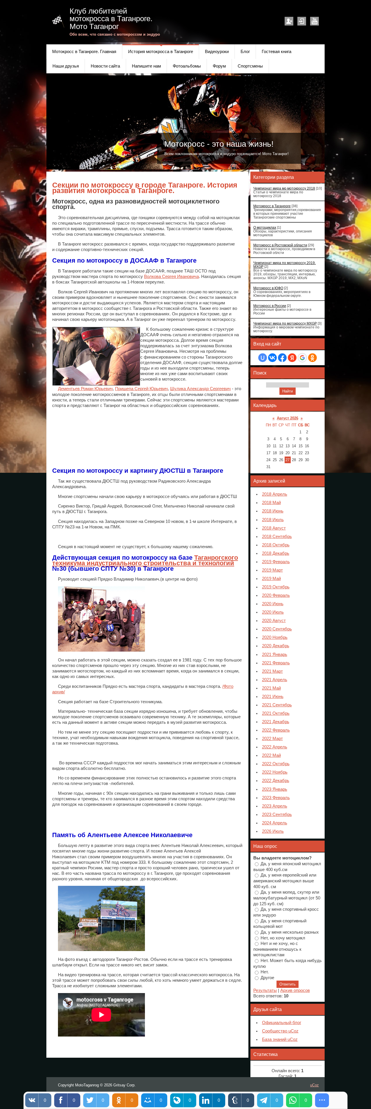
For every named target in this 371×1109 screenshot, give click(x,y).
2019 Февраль (276, 561)
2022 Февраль (276, 730)
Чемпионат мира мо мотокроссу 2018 (284, 188)
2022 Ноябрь (275, 772)
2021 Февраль (276, 663)
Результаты (265, 990)
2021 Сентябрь (277, 705)
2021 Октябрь (276, 713)
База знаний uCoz (280, 1039)
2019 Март (272, 570)
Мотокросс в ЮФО (268, 288)
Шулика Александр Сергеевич (200, 388)
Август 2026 (287, 418)
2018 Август (274, 528)
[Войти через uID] (262, 357)
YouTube (314, 21)
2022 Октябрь (276, 763)
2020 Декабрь (275, 645)
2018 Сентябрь (277, 536)
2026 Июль (273, 831)
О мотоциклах (264, 227)
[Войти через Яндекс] (292, 357)
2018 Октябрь (276, 545)
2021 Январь (274, 654)
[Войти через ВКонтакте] (272, 357)
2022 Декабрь (275, 780)
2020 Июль (273, 612)
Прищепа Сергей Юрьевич (141, 388)
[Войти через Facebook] (282, 357)
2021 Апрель (274, 679)
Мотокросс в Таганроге (272, 206)
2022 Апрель (274, 747)
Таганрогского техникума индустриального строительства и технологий (145, 560)
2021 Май (271, 688)
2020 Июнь (272, 603)
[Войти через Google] (302, 357)
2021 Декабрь (275, 721)
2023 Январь (274, 789)
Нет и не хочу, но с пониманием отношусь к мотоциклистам (277, 949)
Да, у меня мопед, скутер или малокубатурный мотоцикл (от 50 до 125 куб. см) (286, 898)
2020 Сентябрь (277, 629)
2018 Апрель (274, 494)
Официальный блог (281, 1022)
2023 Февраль (276, 797)
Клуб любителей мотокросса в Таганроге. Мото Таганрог (111, 19)
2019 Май (271, 578)
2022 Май (271, 755)
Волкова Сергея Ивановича (171, 276)
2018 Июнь (272, 511)
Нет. (265, 972)
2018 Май (271, 502)
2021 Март (272, 671)
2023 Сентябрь (277, 814)
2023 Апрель (274, 806)
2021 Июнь (272, 696)
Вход (301, 21)
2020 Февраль (276, 595)
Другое (267, 977)
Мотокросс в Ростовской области (280, 245)
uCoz (314, 1085)
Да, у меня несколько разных (290, 932)
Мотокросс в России (269, 306)
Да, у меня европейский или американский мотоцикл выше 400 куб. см (284, 881)
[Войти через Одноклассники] (312, 357)
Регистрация (289, 21)
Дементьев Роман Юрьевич (85, 388)
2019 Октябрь (276, 587)
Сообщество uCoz (280, 1031)
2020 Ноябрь (275, 637)
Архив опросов (295, 990)
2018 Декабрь (275, 553)
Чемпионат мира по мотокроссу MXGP (285, 323)
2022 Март (272, 738)
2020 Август (274, 620)
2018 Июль (273, 519)
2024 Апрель (274, 823)
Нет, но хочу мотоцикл (283, 937)
